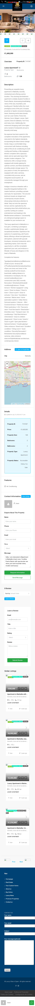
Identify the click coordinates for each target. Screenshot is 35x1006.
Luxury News (10, 895)
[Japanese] (23, 2)
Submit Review (18, 660)
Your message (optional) (12, 939)
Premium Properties (12, 899)
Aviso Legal (8, 992)
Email (6, 535)
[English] (16, 2)
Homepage (9, 879)
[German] (18, 2)
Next (21, 862)
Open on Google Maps (23, 349)
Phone (6, 526)
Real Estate (9, 882)
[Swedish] (31, 2)
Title (8, 624)
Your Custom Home (12, 885)
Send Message (17, 578)
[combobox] (17, 548)
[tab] (6, 40)
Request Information (17, 572)
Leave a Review (9, 598)
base (11, 708)
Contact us (9, 902)
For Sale (24, 46)
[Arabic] (7, 2)
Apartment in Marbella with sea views (20, 694)
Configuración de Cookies (23, 994)
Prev (13, 862)
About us (8, 889)
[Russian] (28, 2)
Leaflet (13, 404)
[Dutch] (14, 2)
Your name (7, 915)
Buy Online (9, 892)
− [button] (7, 366)
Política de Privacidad (21, 992)
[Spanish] (29, 2)
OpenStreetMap (20, 404)
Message (7, 553)
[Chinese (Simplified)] (9, 2)
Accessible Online (16, 46)
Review (9, 642)
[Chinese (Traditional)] (11, 2)
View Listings (26, 496)
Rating (9, 633)
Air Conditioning (12, 486)
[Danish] (12, 2)
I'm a (6, 544)
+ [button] (7, 363)
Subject (6, 931)
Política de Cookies (7, 994)
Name (6, 517)
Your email (7, 923)
